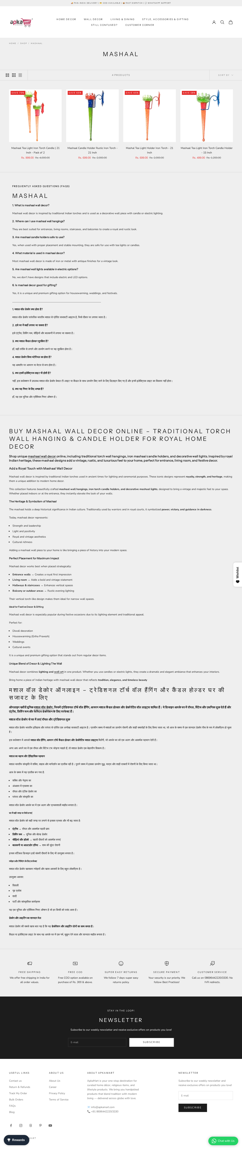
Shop (23, 43)
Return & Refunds (19, 1087)
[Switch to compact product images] (20, 75)
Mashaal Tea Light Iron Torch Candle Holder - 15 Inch (207, 150)
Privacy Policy (57, 1093)
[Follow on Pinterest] (40, 1125)
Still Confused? (104, 25)
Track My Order (18, 1093)
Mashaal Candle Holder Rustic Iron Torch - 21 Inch (92, 150)
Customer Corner (139, 25)
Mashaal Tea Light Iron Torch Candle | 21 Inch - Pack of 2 (35, 150)
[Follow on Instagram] (21, 1125)
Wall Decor (93, 19)
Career (53, 1087)
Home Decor (66, 19)
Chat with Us (226, 1141)
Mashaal (37, 43)
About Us (54, 1081)
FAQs (12, 1106)
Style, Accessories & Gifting (165, 19)
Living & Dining (123, 19)
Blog (12, 1112)
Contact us (15, 1081)
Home (12, 43)
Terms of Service (58, 1099)
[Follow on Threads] (31, 1125)
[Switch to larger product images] (7, 75)
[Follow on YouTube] (50, 1125)
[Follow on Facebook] (11, 1125)
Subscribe (152, 1042)
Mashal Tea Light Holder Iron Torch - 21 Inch (149, 150)
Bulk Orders (16, 1099)
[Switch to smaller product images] (14, 75)
